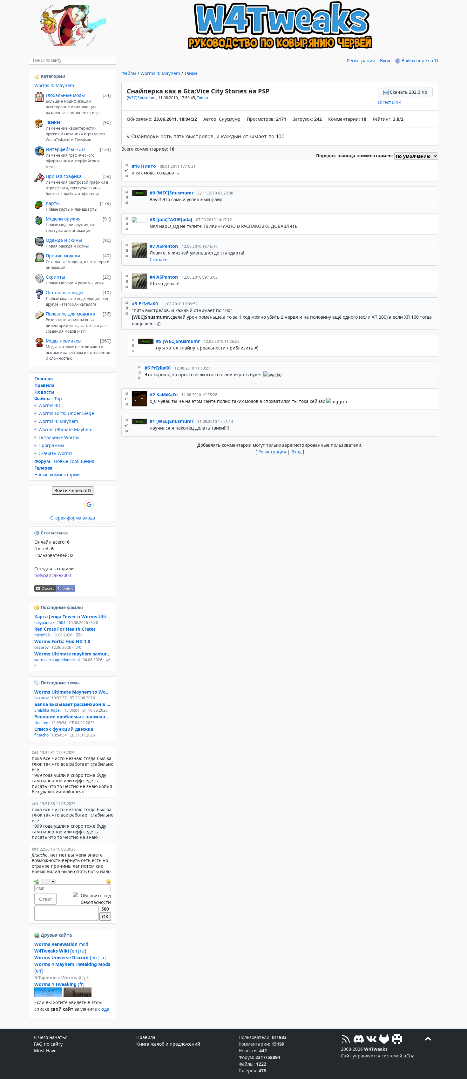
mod (61, 944)
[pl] (64, 977)
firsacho (41, 735)
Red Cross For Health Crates (65, 629)
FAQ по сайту (48, 1044)
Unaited (41, 722)
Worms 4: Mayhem (160, 73)
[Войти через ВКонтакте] (56, 504)
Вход (385, 61)
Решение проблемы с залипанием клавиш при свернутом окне (72, 717)
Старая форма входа (72, 518)
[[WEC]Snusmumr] (139, 197)
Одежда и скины (64, 240)
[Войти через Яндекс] (78, 504)
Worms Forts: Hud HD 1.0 (62, 641)
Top (58, 399)
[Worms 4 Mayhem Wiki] (48, 996)
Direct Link (389, 102)
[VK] (371, 1040)
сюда (103, 1009)
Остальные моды (64, 292)
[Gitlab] (384, 1040)
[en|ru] (60, 951)
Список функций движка (63, 729)
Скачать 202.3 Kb (408, 92)
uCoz (408, 1056)
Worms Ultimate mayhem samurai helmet (72, 654)
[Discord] (359, 1040)
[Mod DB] (397, 1040)
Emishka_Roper (47, 710)
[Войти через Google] (89, 504)
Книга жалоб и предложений (168, 1044)
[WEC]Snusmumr (141, 97)
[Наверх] (428, 1040)
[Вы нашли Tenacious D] (37, 683)
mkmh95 (42, 635)
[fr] (59, 984)
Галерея (43, 468)
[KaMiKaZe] (139, 399)
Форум (42, 461)
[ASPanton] (139, 253)
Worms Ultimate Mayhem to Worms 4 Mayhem (72, 692)
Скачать (158, 259)
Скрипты (55, 277)
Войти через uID (419, 61)
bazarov (41, 647)
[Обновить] (36, 881)
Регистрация (361, 61)
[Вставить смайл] (108, 881)
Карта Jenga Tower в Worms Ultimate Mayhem (72, 617)
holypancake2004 (52, 575)
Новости (44, 392)
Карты (53, 203)
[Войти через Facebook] (67, 504)
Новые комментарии (57, 475)
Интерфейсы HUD (65, 149)
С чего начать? (50, 1037)
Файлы (128, 73)
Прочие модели (63, 256)
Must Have (45, 1051)
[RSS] (346, 1040)
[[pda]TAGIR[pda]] (139, 224)
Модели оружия (63, 219)
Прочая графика (64, 176)
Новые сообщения (74, 461)
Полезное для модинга (70, 314)
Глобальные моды (65, 95)
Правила (44, 385)
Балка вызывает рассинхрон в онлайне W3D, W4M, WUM (72, 704)
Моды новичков (63, 341)
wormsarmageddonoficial (57, 659)
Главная (43, 379)
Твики (190, 73)
